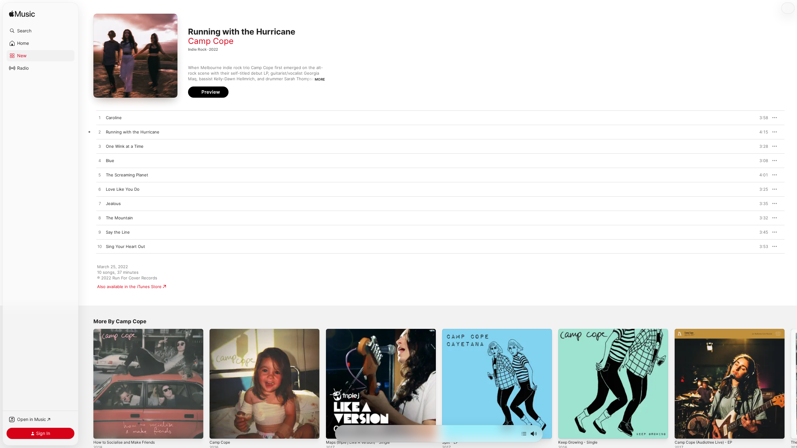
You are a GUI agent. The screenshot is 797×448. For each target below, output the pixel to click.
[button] (40, 31)
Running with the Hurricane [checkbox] (132, 131)
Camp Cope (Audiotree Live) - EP (707, 331)
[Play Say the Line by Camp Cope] (99, 232)
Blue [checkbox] (110, 160)
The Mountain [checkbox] (119, 217)
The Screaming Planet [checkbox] (127, 174)
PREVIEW (761, 117)
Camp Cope (210, 41)
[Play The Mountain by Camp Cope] (99, 218)
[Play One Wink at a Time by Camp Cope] (99, 146)
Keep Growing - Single (580, 331)
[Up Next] (524, 433)
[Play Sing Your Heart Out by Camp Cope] (99, 247)
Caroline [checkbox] (114, 117)
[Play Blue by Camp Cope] (99, 161)
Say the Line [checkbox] (118, 232)
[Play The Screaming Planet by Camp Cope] (99, 175)
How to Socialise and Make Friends (127, 331)
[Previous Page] (87, 384)
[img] (22, 14)
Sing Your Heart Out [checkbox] (125, 246)
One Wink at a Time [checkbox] (125, 146)
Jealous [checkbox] (113, 203)
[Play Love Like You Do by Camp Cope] (99, 189)
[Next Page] (790, 384)
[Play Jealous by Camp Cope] (99, 204)
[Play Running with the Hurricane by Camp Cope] (99, 132)
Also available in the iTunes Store (129, 286)
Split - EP (451, 331)
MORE (320, 79)
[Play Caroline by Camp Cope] (99, 118)
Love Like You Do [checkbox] (122, 189)
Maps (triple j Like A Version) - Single (362, 331)
